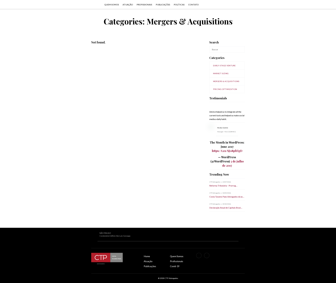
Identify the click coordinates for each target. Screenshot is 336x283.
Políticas (179, 4)
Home (147, 256)
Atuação (128, 4)
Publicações (163, 4)
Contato (193, 4)
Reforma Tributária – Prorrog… (223, 185)
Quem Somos (111, 4)
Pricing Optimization (225, 89)
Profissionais (144, 4)
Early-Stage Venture (224, 65)
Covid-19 (174, 266)
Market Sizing (221, 73)
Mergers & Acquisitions (226, 81)
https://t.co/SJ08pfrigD (227, 151)
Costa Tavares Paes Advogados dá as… (226, 196)
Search (242, 49)
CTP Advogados (214, 182)
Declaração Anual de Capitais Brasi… (225, 207)
